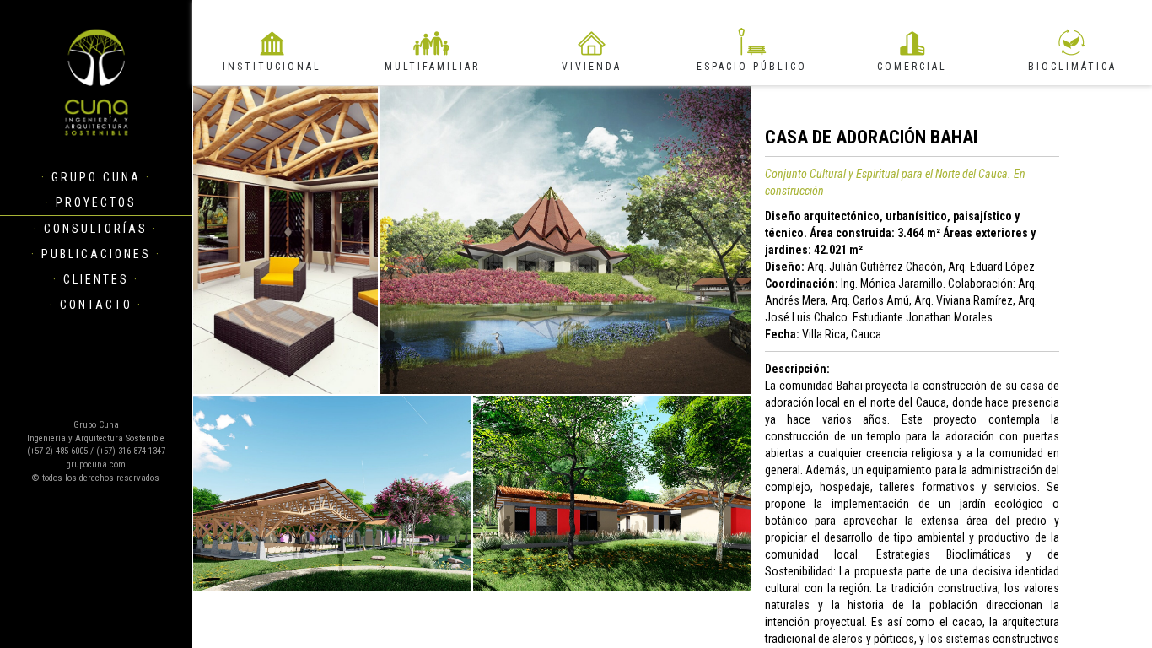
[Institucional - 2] (285, 240)
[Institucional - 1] (565, 240)
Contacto (96, 304)
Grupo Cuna (96, 177)
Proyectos (96, 202)
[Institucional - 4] (612, 493)
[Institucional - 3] (332, 493)
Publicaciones (96, 254)
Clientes (96, 279)
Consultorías (96, 228)
